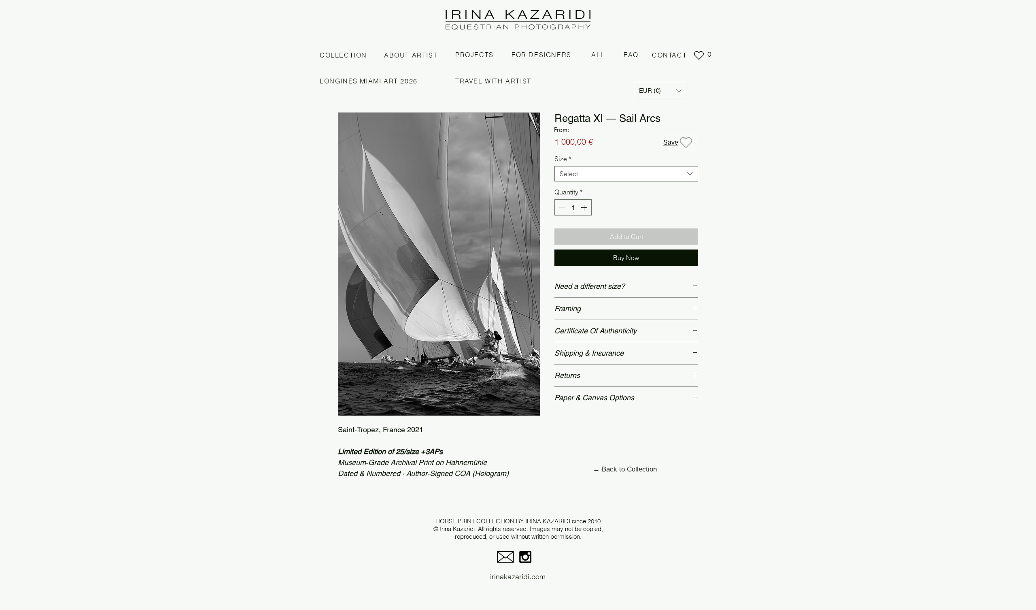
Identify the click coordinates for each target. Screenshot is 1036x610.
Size (562, 159)
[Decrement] (561, 207)
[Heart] (699, 55)
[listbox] (660, 91)
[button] (660, 91)
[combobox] (626, 173)
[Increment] (584, 207)
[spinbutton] (573, 207)
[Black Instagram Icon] (525, 556)
